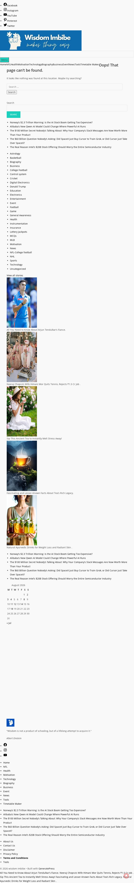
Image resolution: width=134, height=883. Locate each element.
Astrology (15, 153)
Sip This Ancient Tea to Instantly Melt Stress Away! (27, 876)
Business (15, 166)
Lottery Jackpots (18, 231)
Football (14, 207)
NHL (12, 256)
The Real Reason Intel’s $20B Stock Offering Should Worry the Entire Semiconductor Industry (60, 147)
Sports (13, 260)
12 (15, 604)
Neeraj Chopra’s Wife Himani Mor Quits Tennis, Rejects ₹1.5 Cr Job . (97, 872)
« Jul (9, 623)
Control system (18, 174)
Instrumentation (19, 223)
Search (10, 102)
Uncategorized (18, 268)
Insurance (15, 227)
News (13, 248)
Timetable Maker (12, 803)
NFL (5, 766)
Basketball (15, 157)
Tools (6, 799)
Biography (15, 161)
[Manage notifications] (126, 875)
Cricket (13, 178)
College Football (18, 170)
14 (21, 604)
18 (11, 608)
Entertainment (18, 198)
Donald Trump (18, 186)
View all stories (15, 275)
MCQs (13, 235)
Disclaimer (9, 849)
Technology (16, 264)
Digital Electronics (20, 182)
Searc (13, 114)
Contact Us (9, 845)
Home (3, 64)
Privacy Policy (10, 853)
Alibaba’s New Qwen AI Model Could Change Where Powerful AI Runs (48, 126)
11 (11, 604)
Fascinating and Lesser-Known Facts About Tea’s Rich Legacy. (89, 876)
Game (13, 211)
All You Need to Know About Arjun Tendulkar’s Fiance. (29, 872)
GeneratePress (47, 868)
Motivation (16, 244)
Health (13, 219)
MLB (12, 239)
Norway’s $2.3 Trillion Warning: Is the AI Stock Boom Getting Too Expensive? (51, 122)
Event (13, 203)
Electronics (16, 194)
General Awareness (20, 215)
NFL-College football (21, 252)
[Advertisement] (67, 648)
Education (15, 190)
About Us (8, 841)
